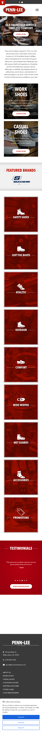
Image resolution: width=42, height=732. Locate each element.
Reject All (21, 728)
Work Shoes (8, 676)
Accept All (21, 717)
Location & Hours (10, 683)
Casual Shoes (9, 679)
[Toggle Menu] (37, 10)
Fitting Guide (8, 689)
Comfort (21, 367)
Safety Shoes (21, 217)
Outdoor (21, 330)
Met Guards (21, 442)
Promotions (21, 517)
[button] (2, 2)
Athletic (21, 292)
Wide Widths (21, 405)
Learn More (21, 114)
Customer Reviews (11, 693)
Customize (21, 722)
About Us (7, 672)
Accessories (21, 480)
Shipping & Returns (11, 686)
